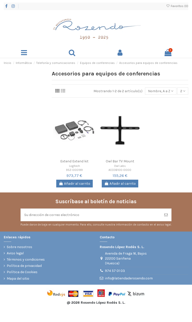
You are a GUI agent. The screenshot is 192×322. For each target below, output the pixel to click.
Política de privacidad (24, 266)
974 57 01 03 (115, 271)
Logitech (74, 166)
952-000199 (74, 170)
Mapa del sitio (18, 278)
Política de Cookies (22, 272)
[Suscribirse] (166, 215)
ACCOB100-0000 (119, 170)
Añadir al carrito (77, 183)
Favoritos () (179, 6)
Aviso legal (15, 253)
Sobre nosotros (19, 247)
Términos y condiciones (26, 259)
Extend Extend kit (74, 161)
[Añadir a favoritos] (67, 156)
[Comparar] (74, 156)
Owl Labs (120, 166)
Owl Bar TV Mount (120, 161)
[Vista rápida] (81, 156)
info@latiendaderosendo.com (129, 278)
